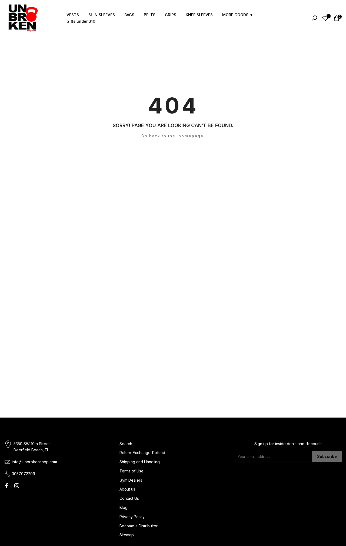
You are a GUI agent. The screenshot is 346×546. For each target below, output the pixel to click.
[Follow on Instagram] (16, 485)
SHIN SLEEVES (101, 14)
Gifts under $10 (80, 21)
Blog (123, 507)
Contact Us (129, 498)
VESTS (72, 14)
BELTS (149, 14)
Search (125, 443)
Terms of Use (131, 471)
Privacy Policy (132, 516)
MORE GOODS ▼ (237, 14)
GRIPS (170, 14)
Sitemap (126, 534)
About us (127, 489)
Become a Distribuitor (138, 526)
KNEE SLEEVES (199, 14)
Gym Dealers (130, 480)
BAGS (129, 14)
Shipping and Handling (139, 461)
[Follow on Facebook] (6, 485)
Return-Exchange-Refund (142, 452)
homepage (191, 136)
